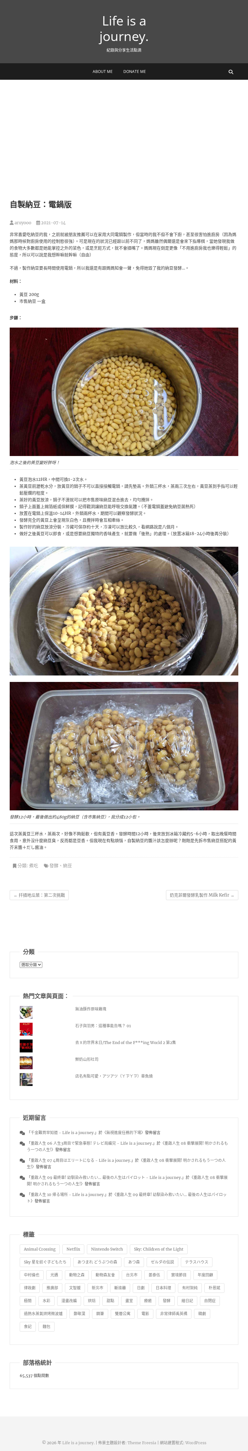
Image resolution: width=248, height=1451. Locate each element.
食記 (28, 1326)
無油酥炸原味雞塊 (90, 1009)
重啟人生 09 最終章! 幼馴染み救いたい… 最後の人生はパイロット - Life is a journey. (106, 1177)
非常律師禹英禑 (173, 1313)
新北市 (97, 1287)
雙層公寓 (122, 1313)
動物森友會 (105, 1275)
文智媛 (75, 1287)
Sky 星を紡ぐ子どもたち (45, 1262)
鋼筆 (100, 1313)
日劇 (141, 1287)
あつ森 (134, 1262)
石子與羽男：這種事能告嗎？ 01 (103, 1025)
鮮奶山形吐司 (86, 1059)
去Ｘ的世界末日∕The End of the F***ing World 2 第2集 (125, 1042)
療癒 (148, 1300)
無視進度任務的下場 (123, 1132)
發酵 (53, 865)
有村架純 (190, 1287)
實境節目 (179, 1275)
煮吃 (33, 865)
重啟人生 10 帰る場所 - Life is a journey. (68, 1194)
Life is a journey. (124, 28)
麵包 (46, 1326)
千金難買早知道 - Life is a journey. (63, 1132)
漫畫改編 (69, 1300)
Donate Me (134, 71)
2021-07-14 (53, 223)
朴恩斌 (214, 1287)
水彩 (46, 1300)
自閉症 (210, 1300)
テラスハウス (196, 1262)
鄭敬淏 (79, 1313)
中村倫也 (31, 1275)
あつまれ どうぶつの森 (97, 1262)
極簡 (28, 1300)
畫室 (129, 1300)
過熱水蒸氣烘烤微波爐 (43, 1313)
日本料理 (163, 1287)
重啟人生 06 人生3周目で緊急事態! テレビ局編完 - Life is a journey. (92, 1143)
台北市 (132, 1275)
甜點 (110, 1300)
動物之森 (77, 1275)
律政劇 (30, 1287)
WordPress (195, 1442)
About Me (103, 71)
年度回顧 (205, 1275)
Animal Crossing (40, 1249)
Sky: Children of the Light (158, 1249)
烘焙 (92, 1300)
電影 (145, 1313)
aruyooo (22, 223)
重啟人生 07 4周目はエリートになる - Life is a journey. (81, 1160)
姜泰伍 (154, 1275)
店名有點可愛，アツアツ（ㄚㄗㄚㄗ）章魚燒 (114, 1076)
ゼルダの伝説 (162, 1262)
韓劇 (202, 1313)
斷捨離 (120, 1287)
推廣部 (52, 1287)
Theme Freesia (142, 1442)
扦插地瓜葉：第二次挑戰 (39, 895)
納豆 (67, 865)
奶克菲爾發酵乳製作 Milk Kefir (202, 895)
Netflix (73, 1249)
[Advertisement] (124, 128)
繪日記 (187, 1300)
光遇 (54, 1275)
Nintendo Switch (107, 1249)
